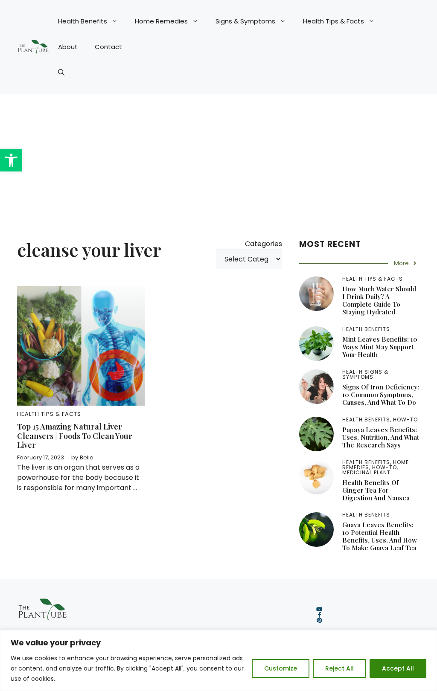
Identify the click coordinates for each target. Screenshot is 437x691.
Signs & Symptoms (245, 21)
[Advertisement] (218, 158)
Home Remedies (161, 21)
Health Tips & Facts (333, 21)
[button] (11, 160)
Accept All (398, 668)
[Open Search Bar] (61, 72)
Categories (263, 244)
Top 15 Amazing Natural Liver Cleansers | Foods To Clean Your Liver (74, 435)
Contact (108, 46)
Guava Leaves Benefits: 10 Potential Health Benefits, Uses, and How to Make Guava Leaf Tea (379, 536)
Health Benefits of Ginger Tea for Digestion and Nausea (376, 490)
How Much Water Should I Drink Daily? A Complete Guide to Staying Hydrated (379, 300)
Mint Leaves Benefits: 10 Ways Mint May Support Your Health (379, 347)
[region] (218, 660)
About (68, 46)
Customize (280, 668)
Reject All (339, 668)
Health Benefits (82, 21)
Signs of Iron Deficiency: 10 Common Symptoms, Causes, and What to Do (380, 394)
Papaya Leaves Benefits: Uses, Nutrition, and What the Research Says (380, 437)
